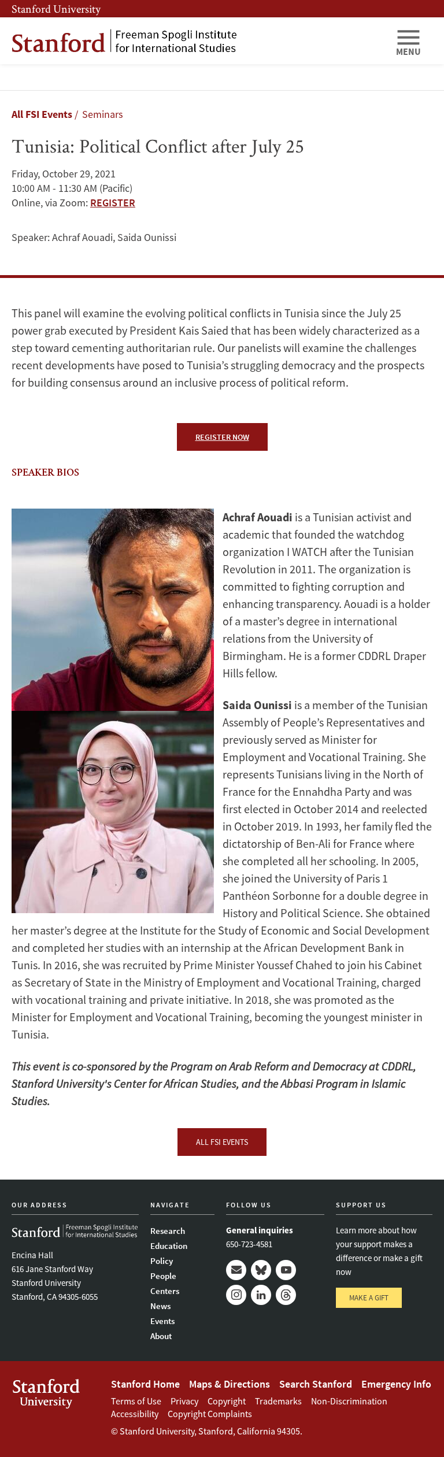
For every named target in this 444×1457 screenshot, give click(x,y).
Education (168, 1245)
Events (162, 1320)
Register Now (222, 437)
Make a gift (368, 1298)
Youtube (286, 1270)
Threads (286, 1295)
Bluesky (261, 1270)
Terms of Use (136, 1401)
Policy (161, 1260)
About (161, 1335)
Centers (164, 1290)
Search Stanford (315, 1384)
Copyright (227, 1401)
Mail (236, 1270)
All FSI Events (42, 114)
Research (167, 1230)
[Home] (199, 41)
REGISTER (112, 202)
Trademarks (278, 1401)
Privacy (184, 1401)
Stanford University (56, 8)
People (163, 1275)
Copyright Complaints (210, 1413)
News (160, 1305)
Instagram (236, 1295)
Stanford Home (145, 1384)
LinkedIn (261, 1295)
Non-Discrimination (349, 1401)
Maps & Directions (229, 1384)
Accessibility (134, 1413)
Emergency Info (396, 1384)
